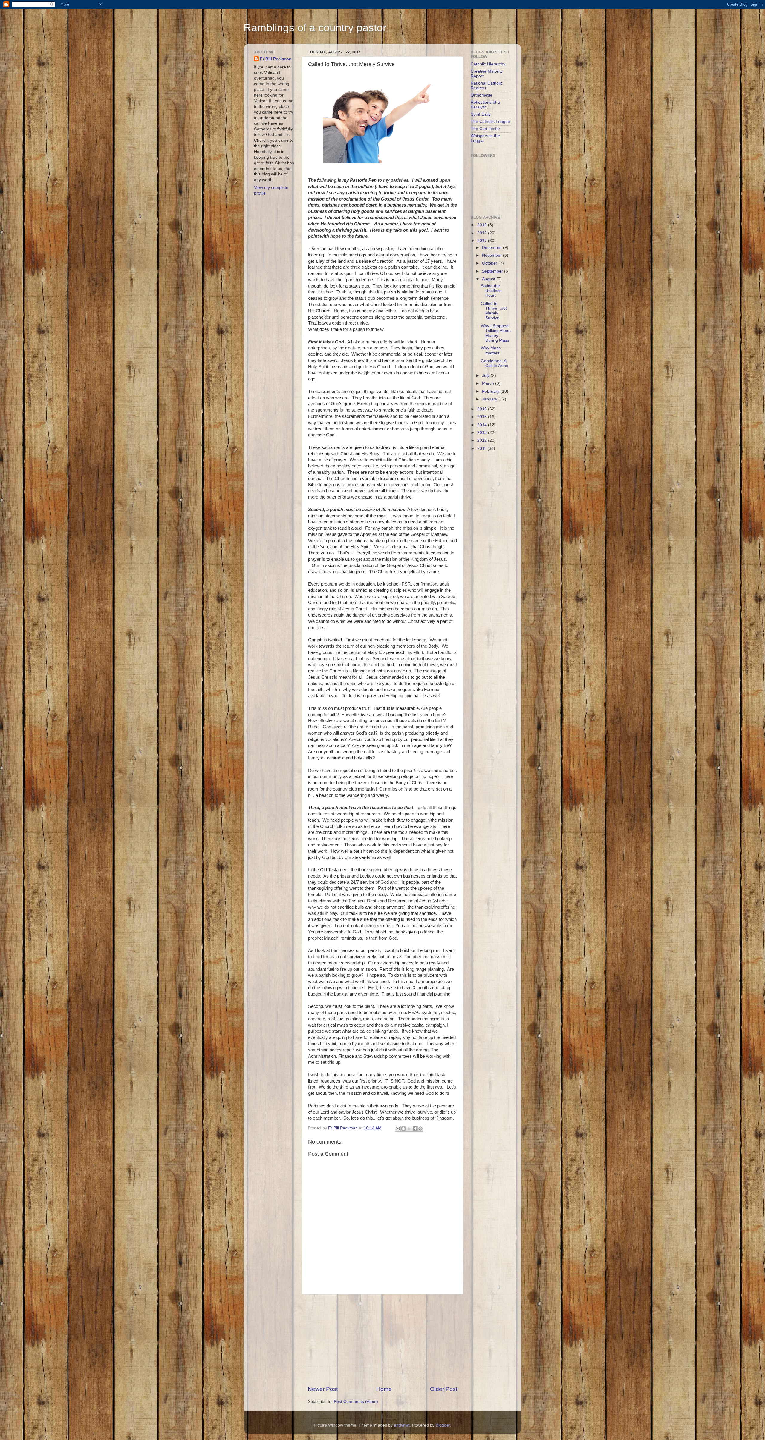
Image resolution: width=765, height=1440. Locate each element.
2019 (482, 225)
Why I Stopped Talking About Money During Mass (496, 333)
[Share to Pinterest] (420, 1129)
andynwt (402, 1425)
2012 (482, 440)
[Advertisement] (382, 1340)
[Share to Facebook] (415, 1129)
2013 (482, 432)
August (489, 279)
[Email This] (398, 1129)
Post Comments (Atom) (356, 1401)
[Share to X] (409, 1129)
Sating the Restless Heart (491, 291)
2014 (482, 425)
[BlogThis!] (403, 1129)
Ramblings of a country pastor (315, 28)
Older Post (443, 1389)
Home (384, 1389)
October (490, 263)
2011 (482, 448)
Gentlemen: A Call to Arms (494, 363)
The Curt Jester (485, 128)
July (486, 375)
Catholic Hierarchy (488, 64)
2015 (482, 417)
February (491, 391)
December (492, 247)
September (493, 271)
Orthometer (481, 95)
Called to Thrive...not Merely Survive (494, 310)
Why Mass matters (491, 350)
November (492, 255)
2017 (482, 241)
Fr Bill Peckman (276, 59)
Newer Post (323, 1389)
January (490, 399)
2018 (482, 233)
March (488, 383)
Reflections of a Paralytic (485, 104)
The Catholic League (490, 121)
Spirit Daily (481, 114)
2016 (482, 409)
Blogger (443, 1425)
